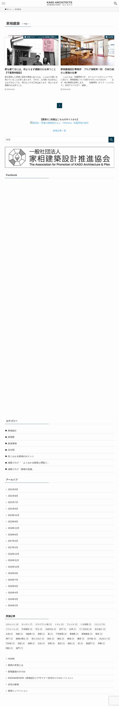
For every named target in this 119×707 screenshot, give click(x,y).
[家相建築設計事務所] (59, 3)
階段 (9, 648)
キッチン (27, 624)
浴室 (21, 643)
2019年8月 (13, 521)
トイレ (59, 624)
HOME (11, 658)
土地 (9, 634)
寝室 (98, 634)
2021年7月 (13, 502)
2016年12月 (13, 554)
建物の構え (22, 639)
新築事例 (12, 443)
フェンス (72, 624)
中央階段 (27, 629)
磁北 (71, 643)
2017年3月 (13, 541)
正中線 (91, 639)
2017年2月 (13, 547)
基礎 (41, 634)
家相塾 (11, 437)
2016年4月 (13, 592)
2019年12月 (13, 515)
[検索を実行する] (111, 139)
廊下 (9, 639)
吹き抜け (100, 629)
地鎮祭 (30, 634)
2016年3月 (13, 599)
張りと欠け (38, 639)
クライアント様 (43, 624)
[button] (115, 3)
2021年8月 (13, 496)
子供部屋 (61, 634)
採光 (50, 639)
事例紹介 (12, 430)
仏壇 (72, 629)
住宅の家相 (13, 684)
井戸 (62, 629)
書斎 (80, 639)
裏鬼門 (90, 643)
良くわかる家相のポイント (21, 456)
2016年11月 (13, 560)
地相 (19, 634)
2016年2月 (13, 605)
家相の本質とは (15, 665)
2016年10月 (13, 567)
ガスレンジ (12, 624)
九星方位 (50, 629)
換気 (60, 639)
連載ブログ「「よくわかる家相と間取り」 (28, 462)
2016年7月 (13, 580)
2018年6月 (13, 534)
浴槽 (31, 643)
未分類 (11, 450)
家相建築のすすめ (16, 671)
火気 (41, 643)
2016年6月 (13, 586)
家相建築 (87, 634)
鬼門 (19, 648)
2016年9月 (13, 573)
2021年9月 (13, 489)
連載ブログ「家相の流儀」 (21, 469)
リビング (99, 624)
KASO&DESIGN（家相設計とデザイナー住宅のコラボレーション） (41, 678)
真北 (61, 643)
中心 (38, 629)
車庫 (101, 643)
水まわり (104, 639)
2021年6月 (13, 508)
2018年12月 (13, 528)
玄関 (51, 643)
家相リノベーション (18, 691)
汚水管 (10, 643)
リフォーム (12, 629)
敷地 (70, 639)
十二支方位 (85, 629)
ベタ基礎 (86, 624)
